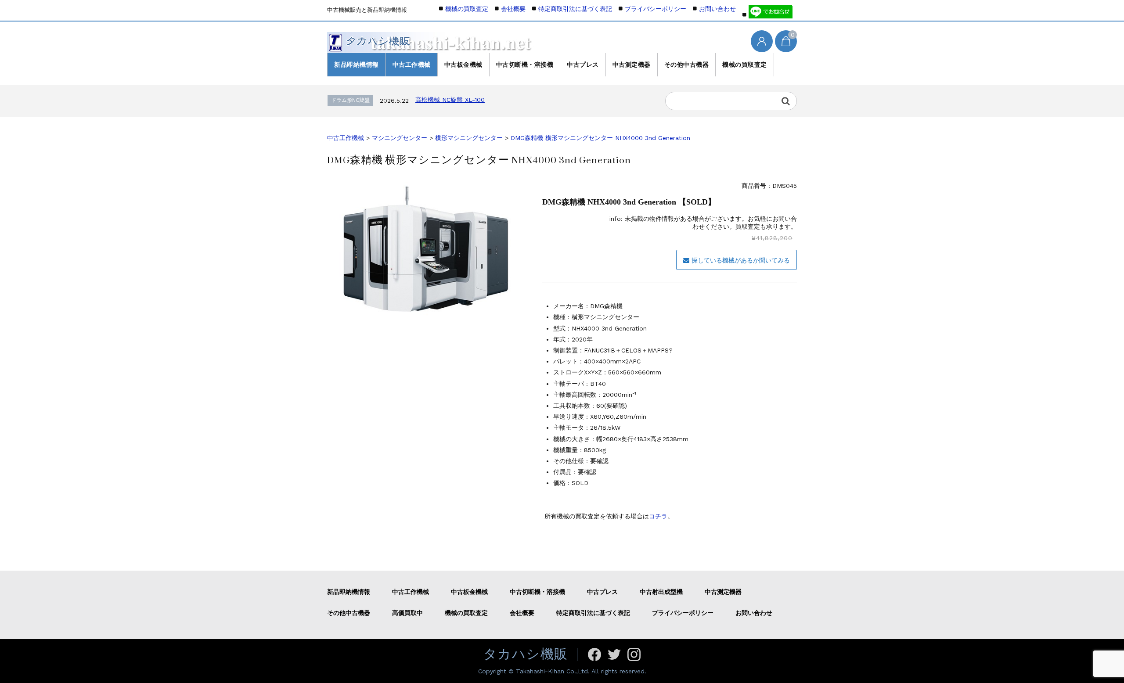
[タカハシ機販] (430, 40)
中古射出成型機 (661, 591)
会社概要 (513, 8)
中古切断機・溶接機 (525, 64)
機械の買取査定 (744, 64)
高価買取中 (407, 612)
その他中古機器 (686, 64)
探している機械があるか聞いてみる (741, 260)
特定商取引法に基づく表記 (575, 8)
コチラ (658, 516)
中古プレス (583, 64)
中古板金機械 (463, 64)
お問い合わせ (717, 8)
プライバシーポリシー (655, 8)
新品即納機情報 (356, 64)
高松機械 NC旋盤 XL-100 (450, 99)
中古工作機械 (412, 64)
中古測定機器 (631, 64)
